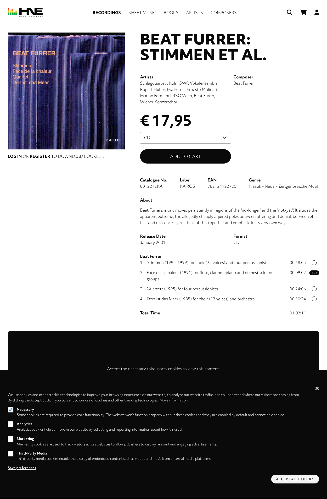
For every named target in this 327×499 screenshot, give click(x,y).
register (40, 156)
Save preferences (22, 468)
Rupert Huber (152, 89)
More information (173, 400)
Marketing (25, 438)
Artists (194, 12)
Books (171, 12)
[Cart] (303, 12)
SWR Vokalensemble (198, 83)
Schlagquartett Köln (158, 83)
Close (317, 388)
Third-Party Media (32, 453)
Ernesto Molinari (202, 89)
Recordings (107, 12)
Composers (224, 12)
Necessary (25, 409)
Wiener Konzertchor (158, 101)
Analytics (24, 424)
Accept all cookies (295, 479)
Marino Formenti (155, 95)
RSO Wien (182, 95)
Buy (314, 273)
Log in (15, 156)
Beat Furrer (204, 95)
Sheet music (142, 12)
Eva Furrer (176, 89)
